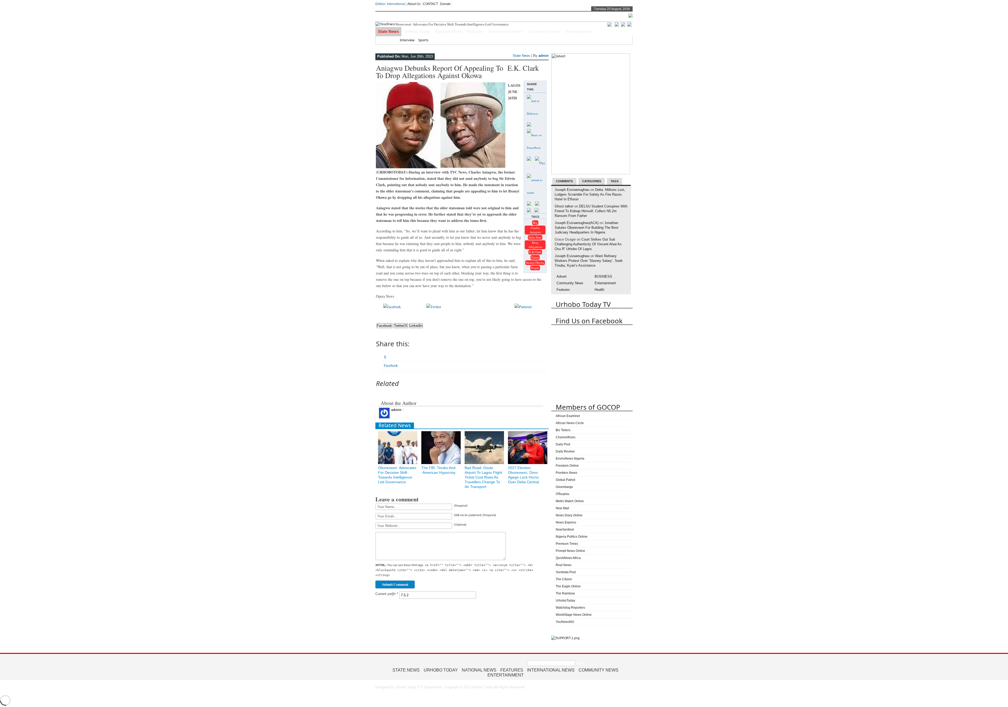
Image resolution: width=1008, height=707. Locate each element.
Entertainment (579, 31)
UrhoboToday (565, 600)
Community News (544, 31)
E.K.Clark (535, 252)
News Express (566, 522)
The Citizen (564, 579)
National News (448, 31)
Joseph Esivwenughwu (572, 190)
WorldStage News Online (574, 615)
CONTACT (430, 4)
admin (543, 56)
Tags (614, 181)
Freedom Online (567, 465)
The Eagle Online (568, 586)
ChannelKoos (565, 437)
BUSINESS (603, 276)
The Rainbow (565, 593)
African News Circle (570, 423)
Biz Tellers (563, 430)
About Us (414, 4)
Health (599, 290)
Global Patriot (565, 480)
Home (391, 40)
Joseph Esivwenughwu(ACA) (576, 223)
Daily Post (563, 444)
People (535, 268)
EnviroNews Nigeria (570, 458)
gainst (535, 257)
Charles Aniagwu (535, 230)
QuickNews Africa (568, 558)
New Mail (562, 508)
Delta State (535, 237)
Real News (563, 565)
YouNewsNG (565, 622)
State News (388, 31)
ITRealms (562, 494)
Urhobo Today (417, 31)
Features (475, 31)
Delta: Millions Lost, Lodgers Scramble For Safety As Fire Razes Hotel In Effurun (590, 194)
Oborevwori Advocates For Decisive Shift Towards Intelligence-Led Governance (452, 24)
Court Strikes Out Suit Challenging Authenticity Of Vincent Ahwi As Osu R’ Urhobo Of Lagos (588, 244)
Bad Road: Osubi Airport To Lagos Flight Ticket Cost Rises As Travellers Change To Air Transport (483, 477)
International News (505, 31)
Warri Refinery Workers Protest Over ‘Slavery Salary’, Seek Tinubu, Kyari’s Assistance (589, 260)
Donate (445, 4)
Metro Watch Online (570, 501)
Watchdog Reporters (570, 607)
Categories (591, 181)
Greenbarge (564, 487)
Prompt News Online (570, 551)
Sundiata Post (566, 572)
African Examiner (568, 416)
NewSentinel (565, 529)
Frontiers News (566, 473)
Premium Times (567, 544)
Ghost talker (564, 206)
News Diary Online (569, 515)
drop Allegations (535, 245)
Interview (407, 40)
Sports (423, 40)
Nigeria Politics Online (571, 536)
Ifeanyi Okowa (535, 263)
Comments (564, 181)
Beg (535, 223)
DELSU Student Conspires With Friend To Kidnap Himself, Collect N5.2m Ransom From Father (591, 211)
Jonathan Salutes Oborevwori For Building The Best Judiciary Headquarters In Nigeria (586, 227)
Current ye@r (386, 594)
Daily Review (565, 451)
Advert (561, 276)
